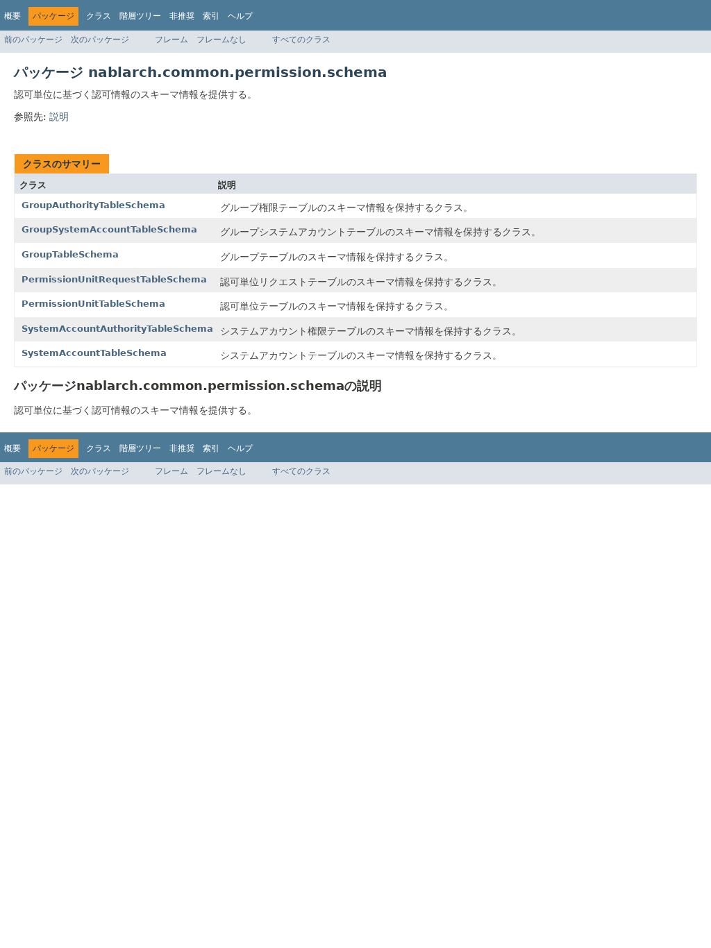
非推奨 (181, 16)
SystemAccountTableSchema (94, 353)
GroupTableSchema (70, 254)
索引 (211, 16)
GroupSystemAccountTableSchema (109, 229)
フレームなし (221, 39)
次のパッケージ (100, 39)
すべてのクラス (301, 39)
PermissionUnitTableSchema (93, 303)
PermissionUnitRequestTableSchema (114, 279)
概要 (12, 16)
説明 (59, 116)
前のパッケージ (33, 39)
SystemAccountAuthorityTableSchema (117, 328)
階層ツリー (140, 16)
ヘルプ (240, 16)
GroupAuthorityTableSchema (93, 205)
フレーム (171, 39)
